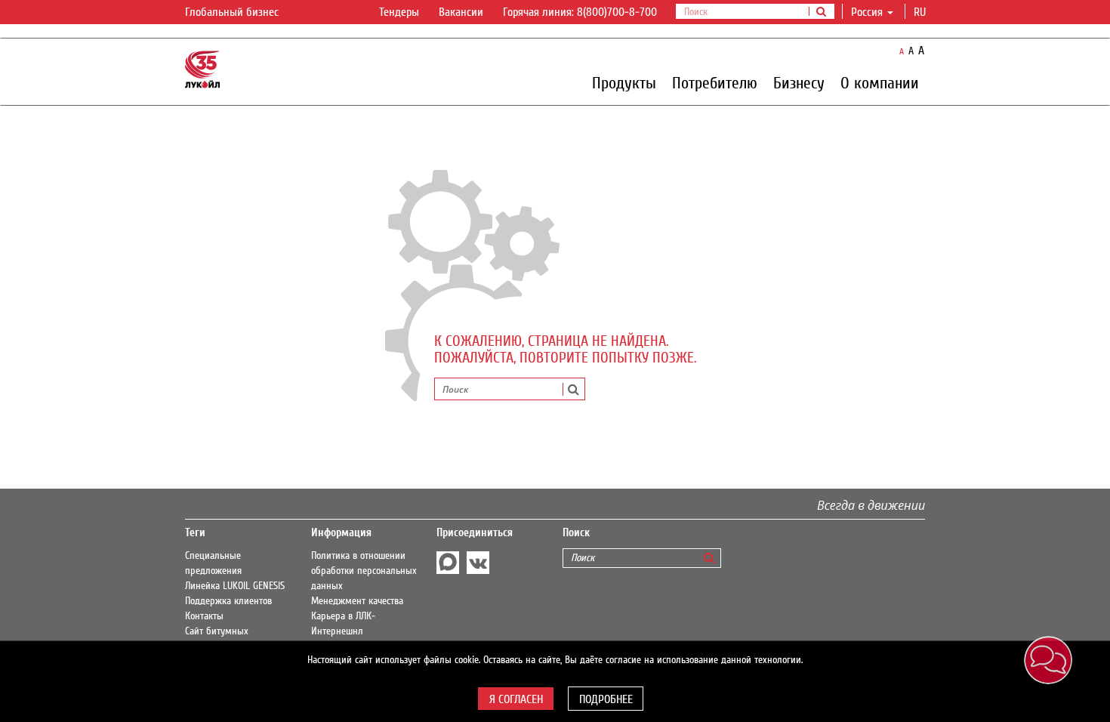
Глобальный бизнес (233, 12)
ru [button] (921, 12)
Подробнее (606, 699)
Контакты (204, 616)
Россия (867, 12)
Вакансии (461, 12)
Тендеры (399, 12)
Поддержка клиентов (228, 601)
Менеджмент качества (357, 601)
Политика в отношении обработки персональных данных (364, 571)
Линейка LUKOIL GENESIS (235, 586)
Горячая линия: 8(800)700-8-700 (580, 12)
